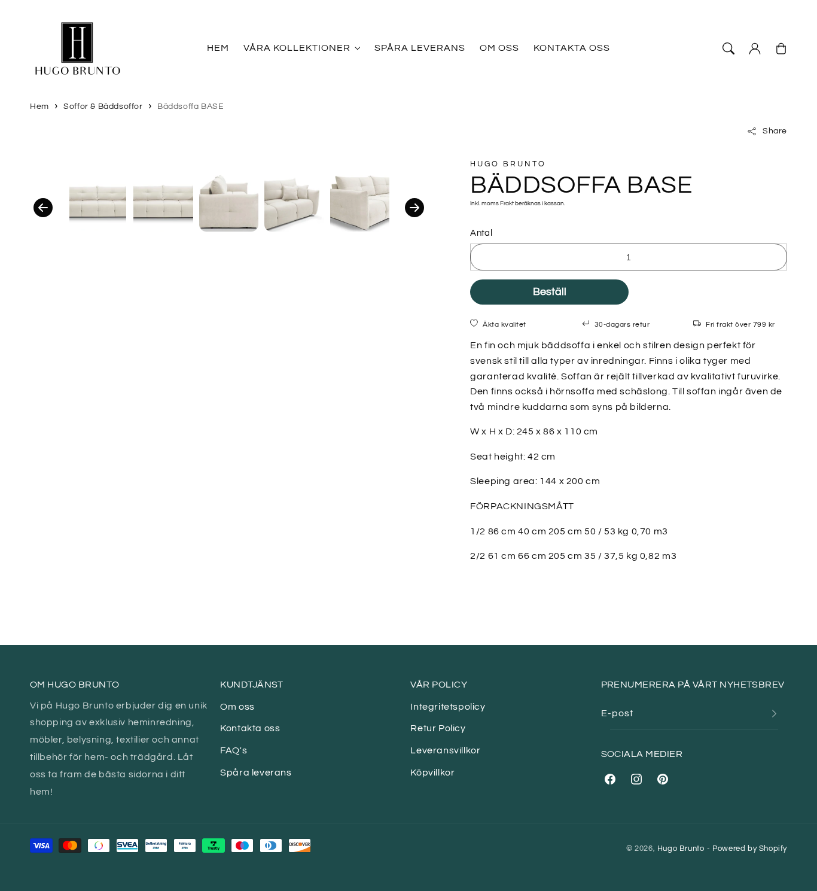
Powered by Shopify (749, 848)
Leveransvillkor (445, 750)
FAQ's (233, 750)
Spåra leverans (255, 772)
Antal (481, 233)
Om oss (237, 706)
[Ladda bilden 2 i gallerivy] (163, 201)
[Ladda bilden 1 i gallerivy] (97, 201)
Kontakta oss (250, 728)
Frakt (507, 203)
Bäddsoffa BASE (190, 106)
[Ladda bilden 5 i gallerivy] (359, 201)
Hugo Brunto (681, 848)
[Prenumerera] (774, 713)
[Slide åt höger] (414, 207)
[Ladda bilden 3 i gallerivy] (228, 201)
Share (775, 131)
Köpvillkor (432, 772)
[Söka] (728, 48)
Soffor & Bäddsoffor (102, 106)
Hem (39, 106)
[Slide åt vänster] (43, 207)
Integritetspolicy (447, 706)
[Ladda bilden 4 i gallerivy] (294, 201)
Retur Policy (437, 728)
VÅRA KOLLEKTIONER (296, 48)
